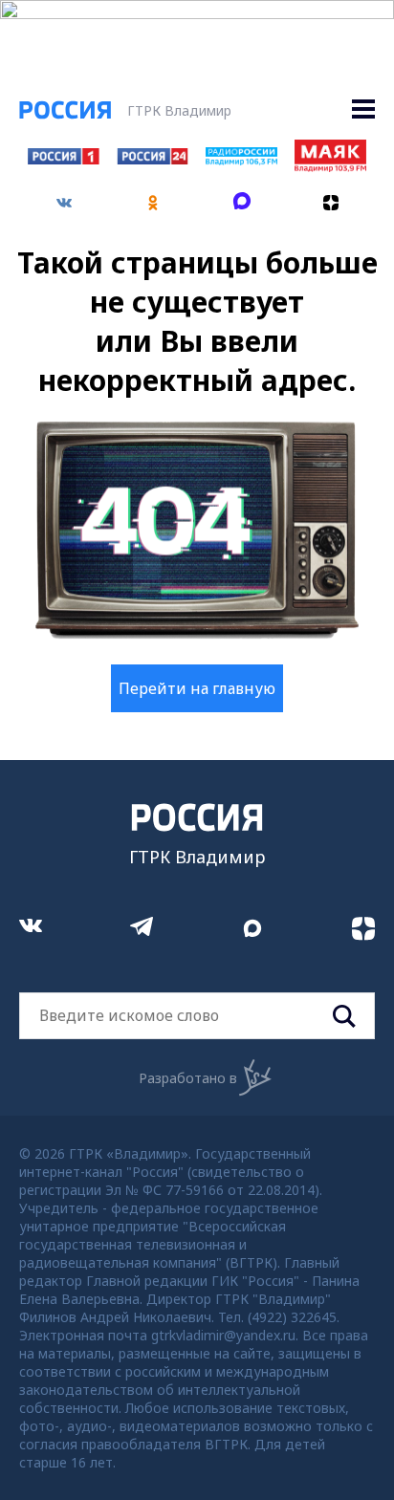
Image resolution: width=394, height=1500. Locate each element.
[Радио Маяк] (330, 166)
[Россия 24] (152, 158)
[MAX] (241, 196)
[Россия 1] (63, 158)
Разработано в (188, 1078)
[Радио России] (241, 159)
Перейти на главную (197, 688)
